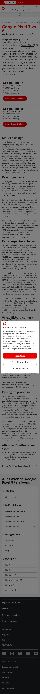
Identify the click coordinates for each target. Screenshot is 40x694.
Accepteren (20, 356)
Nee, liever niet (20, 362)
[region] (20, 347)
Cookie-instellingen (20, 368)
